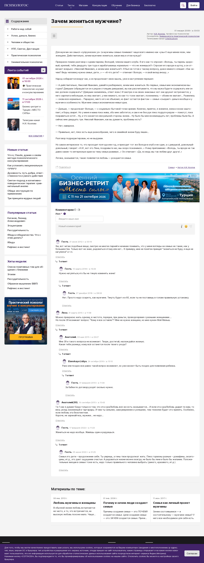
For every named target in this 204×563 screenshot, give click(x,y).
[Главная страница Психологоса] (17, 5)
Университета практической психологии (179, 36)
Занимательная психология (26, 62)
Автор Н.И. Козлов (186, 167)
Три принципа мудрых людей (24, 198)
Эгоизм (11, 274)
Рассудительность (18, 230)
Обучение (116, 5)
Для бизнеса (133, 5)
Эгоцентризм (14, 225)
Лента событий (18, 70)
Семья (171, 167)
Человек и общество (22, 42)
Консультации (99, 5)
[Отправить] (190, 226)
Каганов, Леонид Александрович (16, 219)
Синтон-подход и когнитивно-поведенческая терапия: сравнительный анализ (24, 183)
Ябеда (11, 242)
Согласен (192, 553)
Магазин (83, 5)
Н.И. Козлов (159, 34)
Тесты (71, 5)
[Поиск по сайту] (183, 5)
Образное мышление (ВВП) (22, 283)
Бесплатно (150, 5)
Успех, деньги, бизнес (23, 35)
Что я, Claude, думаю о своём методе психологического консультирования (24, 158)
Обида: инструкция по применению (20, 192)
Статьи (59, 5)
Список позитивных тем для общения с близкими (25, 268)
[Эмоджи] (186, 226)
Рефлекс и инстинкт (18, 247)
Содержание (20, 21)
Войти (194, 5)
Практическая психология (26, 55)
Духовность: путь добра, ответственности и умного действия (25, 174)
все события (36, 136)
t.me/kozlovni (171, 38)
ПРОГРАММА (26, 337)
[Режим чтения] (54, 36)
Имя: (60, 213)
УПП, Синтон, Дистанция (25, 48)
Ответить (60, 257)
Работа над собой (21, 29)
